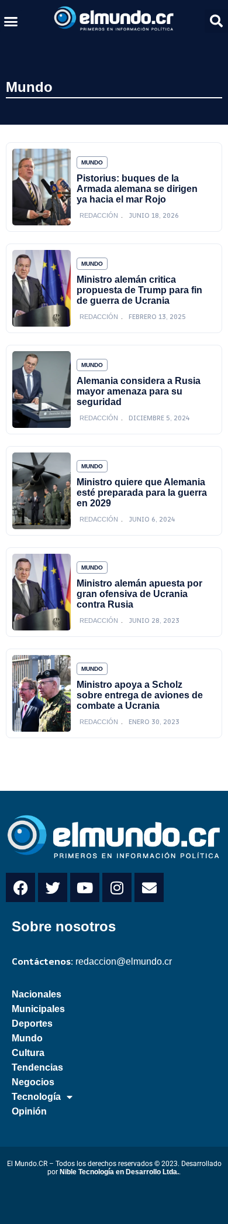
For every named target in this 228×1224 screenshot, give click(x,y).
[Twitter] (52, 887)
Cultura (28, 1053)
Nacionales (36, 994)
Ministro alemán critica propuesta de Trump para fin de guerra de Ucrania (139, 290)
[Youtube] (84, 887)
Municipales (38, 1009)
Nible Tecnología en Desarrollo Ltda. (119, 1172)
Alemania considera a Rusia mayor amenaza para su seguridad (139, 391)
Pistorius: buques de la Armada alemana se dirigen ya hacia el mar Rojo (137, 188)
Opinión (29, 1111)
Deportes (32, 1023)
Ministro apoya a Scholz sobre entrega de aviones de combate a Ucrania (140, 695)
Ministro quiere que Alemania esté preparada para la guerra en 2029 (142, 492)
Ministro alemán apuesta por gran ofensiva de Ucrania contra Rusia (139, 593)
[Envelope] (149, 887)
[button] (11, 21)
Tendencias (37, 1067)
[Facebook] (20, 887)
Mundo (29, 87)
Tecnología (36, 1097)
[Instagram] (117, 887)
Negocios (33, 1082)
